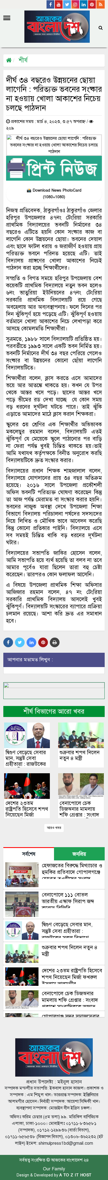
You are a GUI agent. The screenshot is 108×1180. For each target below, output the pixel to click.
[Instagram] (75, 4)
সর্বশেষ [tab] (28, 854)
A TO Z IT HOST (75, 1175)
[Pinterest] (92, 4)
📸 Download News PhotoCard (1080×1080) (54, 194)
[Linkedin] (84, 4)
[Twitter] (67, 4)
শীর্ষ (23, 60)
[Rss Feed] (100, 4)
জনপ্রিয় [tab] (79, 854)
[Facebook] (51, 4)
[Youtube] (59, 4)
